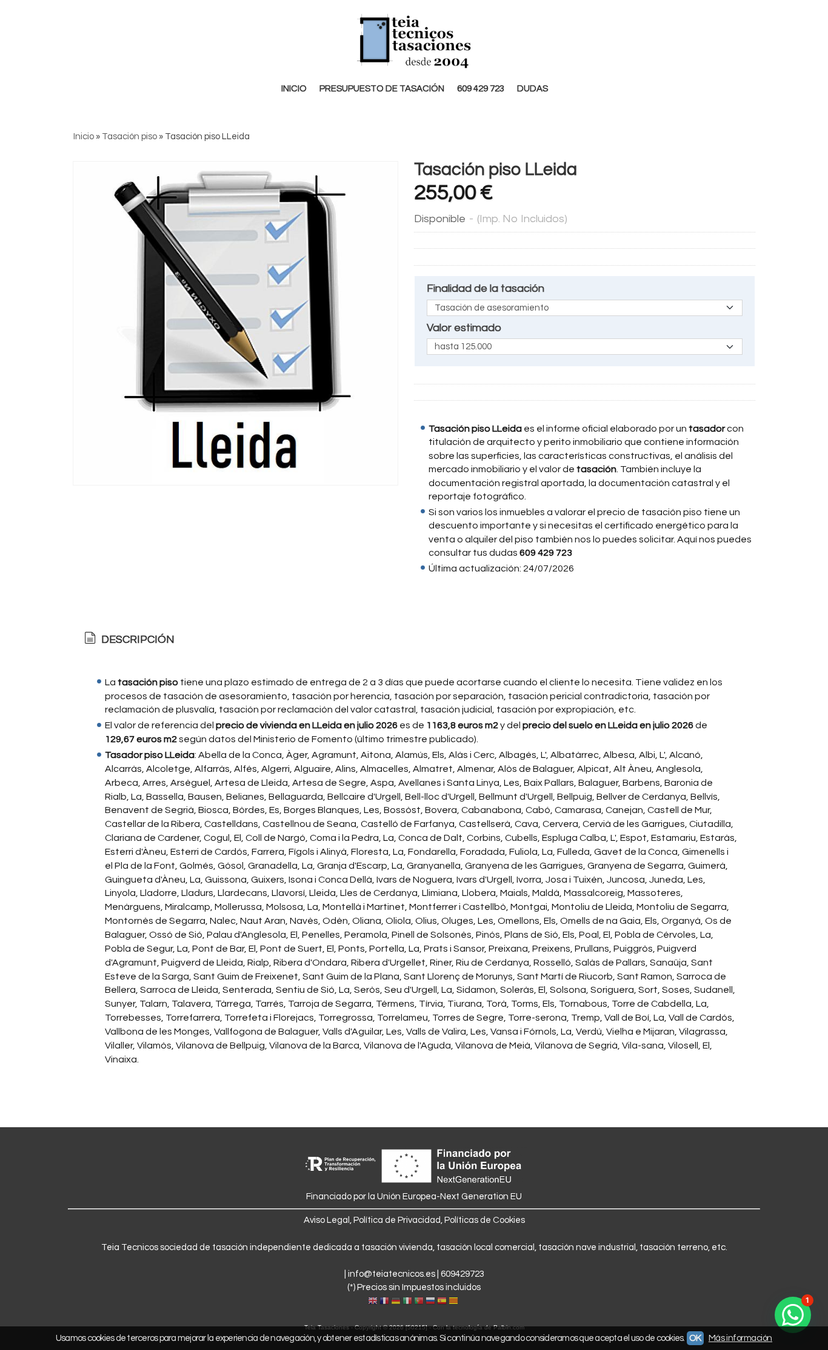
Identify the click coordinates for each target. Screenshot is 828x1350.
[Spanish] (442, 1301)
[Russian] (430, 1301)
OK (695, 1338)
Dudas (532, 88)
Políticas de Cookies (484, 1220)
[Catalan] (455, 1301)
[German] (396, 1301)
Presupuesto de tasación (381, 88)
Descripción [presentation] (137, 639)
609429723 (462, 1274)
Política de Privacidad (397, 1220)
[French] (384, 1301)
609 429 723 (480, 88)
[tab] (128, 640)
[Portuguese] (419, 1301)
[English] (373, 1301)
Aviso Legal (327, 1220)
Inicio (294, 88)
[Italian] (407, 1301)
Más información (740, 1338)
